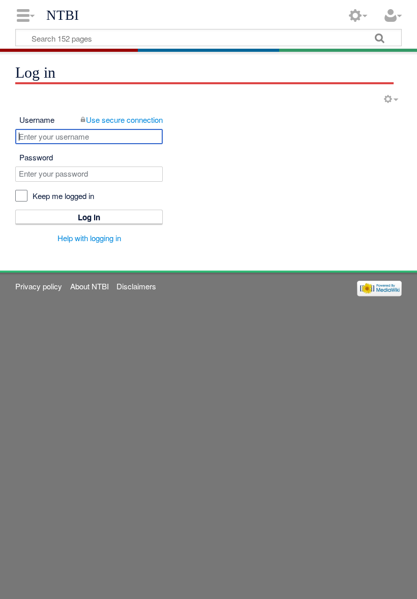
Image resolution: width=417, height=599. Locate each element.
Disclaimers (136, 286)
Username (36, 119)
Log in (89, 217)
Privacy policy (38, 286)
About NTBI (89, 286)
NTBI (62, 15)
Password (36, 157)
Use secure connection (124, 119)
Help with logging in (89, 237)
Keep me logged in (63, 195)
